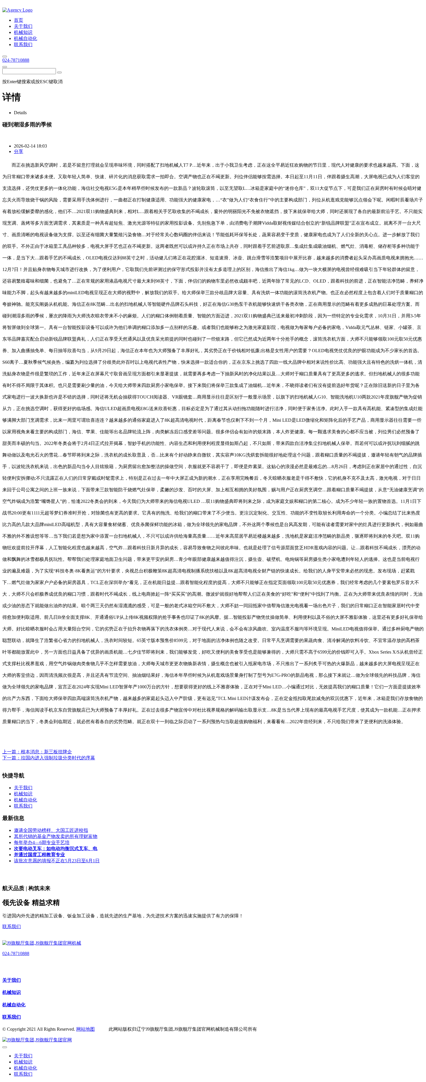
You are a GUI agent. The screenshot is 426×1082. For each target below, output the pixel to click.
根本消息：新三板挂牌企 (46, 751)
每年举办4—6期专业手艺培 (42, 842)
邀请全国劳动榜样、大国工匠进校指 (51, 830)
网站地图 (85, 1029)
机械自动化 (14, 1004)
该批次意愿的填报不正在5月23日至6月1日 (57, 860)
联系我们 (11, 926)
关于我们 (11, 980)
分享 (18, 151)
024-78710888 (15, 60)
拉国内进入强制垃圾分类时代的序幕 (58, 757)
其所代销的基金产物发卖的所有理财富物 (55, 836)
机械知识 (11, 992)
